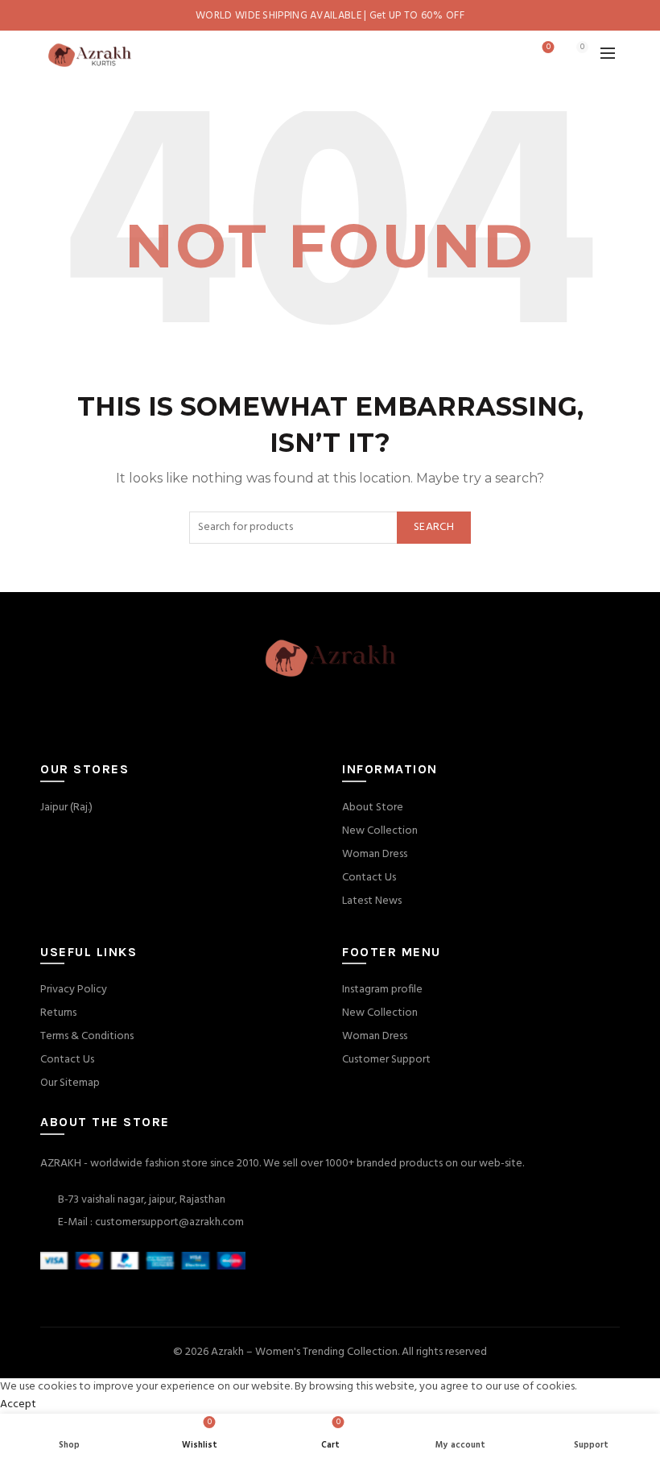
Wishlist (549, 48)
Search (434, 527)
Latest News (372, 901)
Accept (18, 1404)
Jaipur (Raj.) (66, 807)
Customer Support (386, 1059)
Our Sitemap (70, 1083)
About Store (372, 807)
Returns (58, 1013)
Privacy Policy (73, 989)
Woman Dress (374, 854)
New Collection (380, 831)
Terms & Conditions (87, 1036)
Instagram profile (382, 989)
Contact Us (369, 877)
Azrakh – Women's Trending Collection (304, 1352)
